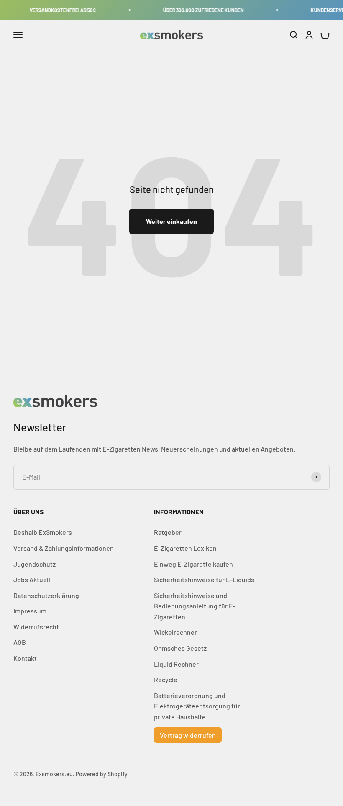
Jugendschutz (34, 564)
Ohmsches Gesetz (180, 648)
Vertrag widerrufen (188, 735)
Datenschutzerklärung (46, 595)
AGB (19, 642)
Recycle (165, 679)
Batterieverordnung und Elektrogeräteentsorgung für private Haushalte (197, 706)
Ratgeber (168, 532)
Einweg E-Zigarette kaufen (193, 564)
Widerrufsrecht (36, 627)
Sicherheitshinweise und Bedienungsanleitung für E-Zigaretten (194, 606)
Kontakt (25, 658)
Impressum (29, 611)
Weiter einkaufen (171, 221)
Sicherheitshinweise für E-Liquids (204, 579)
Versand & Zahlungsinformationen (63, 548)
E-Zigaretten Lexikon (185, 548)
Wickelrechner (175, 632)
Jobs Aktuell (31, 579)
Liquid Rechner (176, 664)
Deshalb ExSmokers (42, 532)
